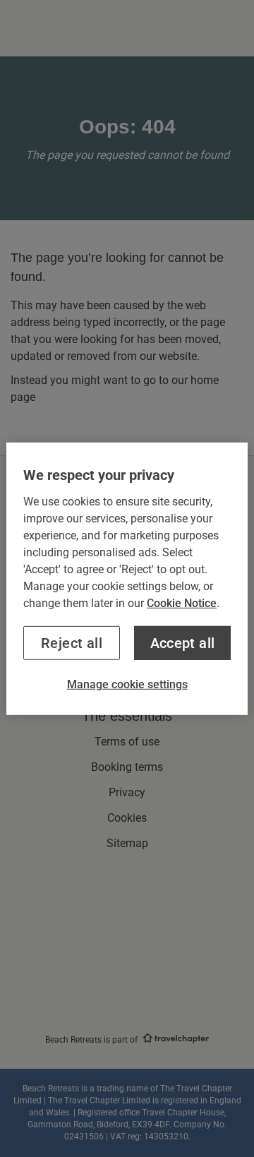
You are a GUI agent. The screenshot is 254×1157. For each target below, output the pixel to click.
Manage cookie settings (127, 683)
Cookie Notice (182, 602)
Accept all (182, 642)
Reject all (71, 642)
